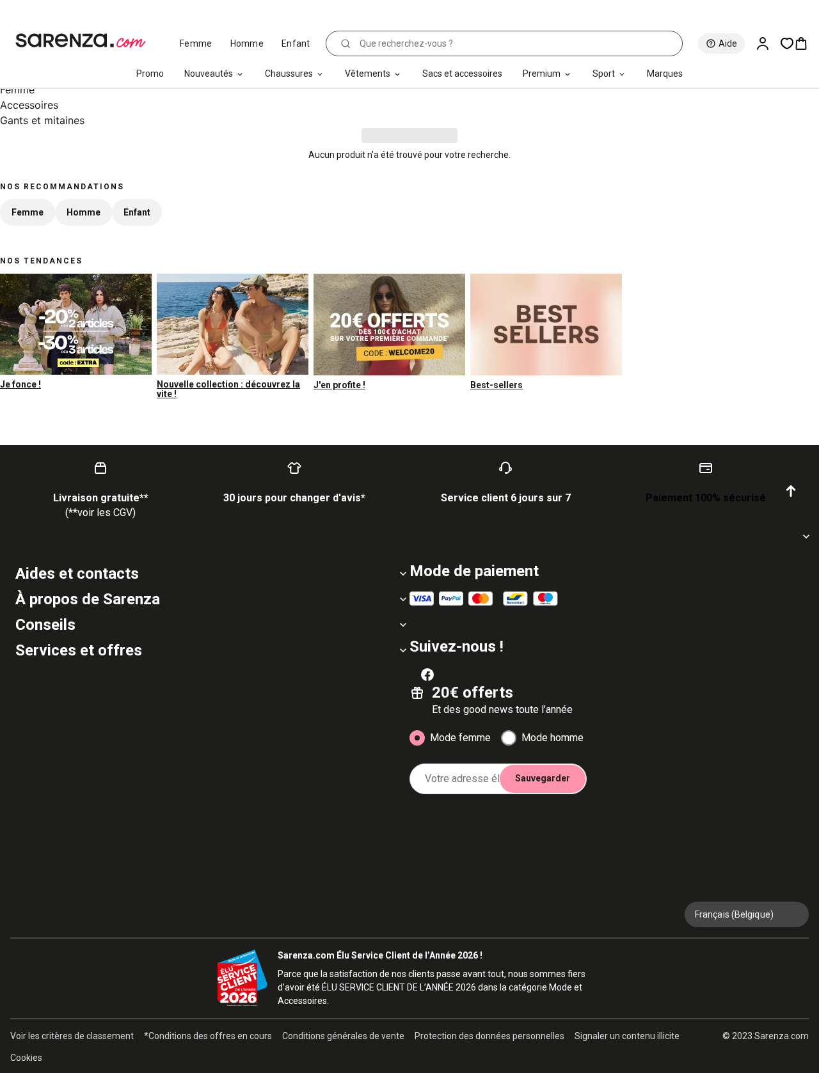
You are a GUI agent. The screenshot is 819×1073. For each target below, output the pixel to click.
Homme (247, 43)
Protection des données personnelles (489, 1036)
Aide (728, 43)
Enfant (296, 43)
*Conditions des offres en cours (208, 1036)
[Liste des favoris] (787, 43)
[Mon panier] (806, 43)
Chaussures (289, 73)
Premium (542, 73)
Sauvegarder (542, 778)
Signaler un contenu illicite (627, 1036)
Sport (603, 73)
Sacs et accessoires (462, 73)
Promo (150, 73)
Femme (196, 43)
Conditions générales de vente (343, 1036)
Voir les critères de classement (72, 1036)
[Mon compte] (768, 43)
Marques (665, 73)
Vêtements (367, 73)
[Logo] (86, 41)
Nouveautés (208, 73)
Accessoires (29, 104)
